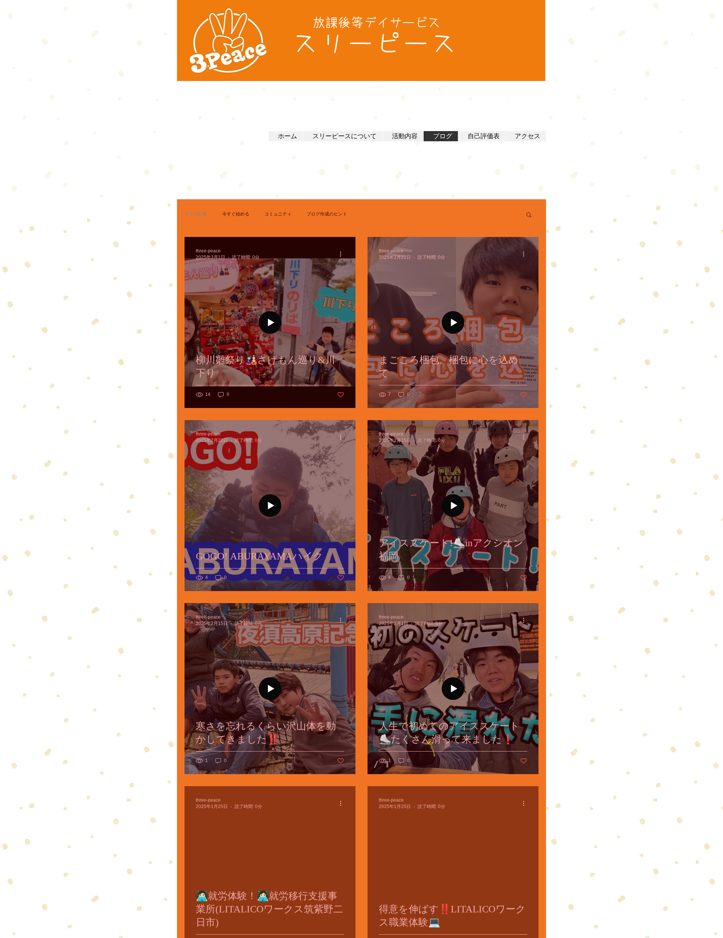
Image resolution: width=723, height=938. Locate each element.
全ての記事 (196, 214)
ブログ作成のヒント (327, 214)
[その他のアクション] (343, 253)
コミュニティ (277, 214)
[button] (528, 215)
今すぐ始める (235, 214)
